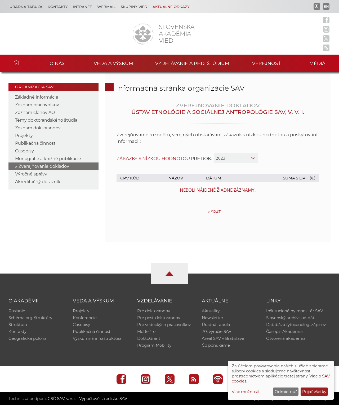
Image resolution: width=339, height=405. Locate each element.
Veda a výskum (113, 63)
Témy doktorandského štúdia (46, 120)
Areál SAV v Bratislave (223, 338)
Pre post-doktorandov (158, 317)
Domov (24, 63)
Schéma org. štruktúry (30, 317)
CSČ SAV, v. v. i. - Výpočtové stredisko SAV (87, 398)
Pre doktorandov (153, 310)
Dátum (213, 178)
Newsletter (212, 317)
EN (326, 6)
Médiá (317, 63)
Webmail (106, 7)
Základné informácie (36, 97)
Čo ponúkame (216, 345)
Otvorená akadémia (286, 338)
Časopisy (24, 150)
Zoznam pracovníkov (37, 104)
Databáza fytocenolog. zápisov (296, 324)
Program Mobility (154, 345)
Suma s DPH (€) (299, 178)
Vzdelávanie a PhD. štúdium (192, 63)
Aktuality (211, 310)
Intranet (82, 7)
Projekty (24, 135)
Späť (214, 211)
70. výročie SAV (216, 331)
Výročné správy (31, 174)
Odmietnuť (286, 391)
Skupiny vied (134, 7)
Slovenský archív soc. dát (290, 317)
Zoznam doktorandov (38, 127)
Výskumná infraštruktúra (97, 338)
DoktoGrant (148, 338)
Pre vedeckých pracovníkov (164, 324)
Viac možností (245, 391)
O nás (57, 63)
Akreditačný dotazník (37, 181)
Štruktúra (17, 324)
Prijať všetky (314, 391)
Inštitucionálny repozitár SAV (294, 310)
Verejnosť (266, 63)
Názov (176, 178)
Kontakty (58, 7)
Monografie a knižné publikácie (48, 158)
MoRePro (146, 331)
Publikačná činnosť (35, 143)
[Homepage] (143, 34)
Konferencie (85, 317)
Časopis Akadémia (284, 331)
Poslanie (16, 310)
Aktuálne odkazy (171, 7)
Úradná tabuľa (26, 7)
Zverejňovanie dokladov (44, 166)
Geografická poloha (27, 338)
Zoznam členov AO (35, 112)
